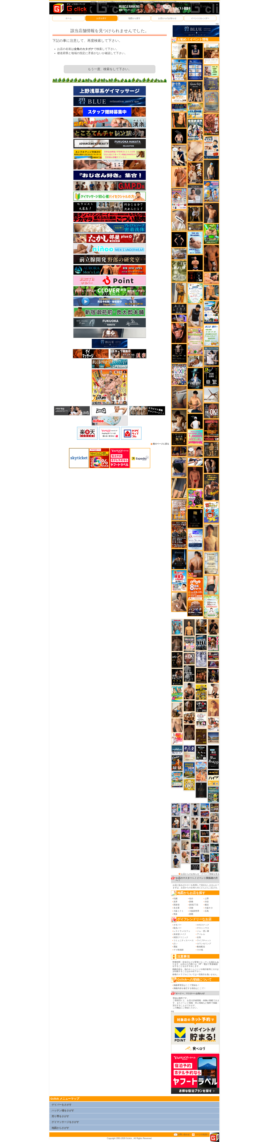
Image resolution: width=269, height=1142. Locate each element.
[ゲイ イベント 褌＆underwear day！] (201, 720)
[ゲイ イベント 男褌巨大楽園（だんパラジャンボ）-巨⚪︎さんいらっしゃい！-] (177, 627)
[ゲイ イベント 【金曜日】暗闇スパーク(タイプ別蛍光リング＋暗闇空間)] (214, 807)
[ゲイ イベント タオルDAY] (195, 867)
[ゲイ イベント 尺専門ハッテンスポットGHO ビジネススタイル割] (205, 857)
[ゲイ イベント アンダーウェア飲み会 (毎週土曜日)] (211, 83)
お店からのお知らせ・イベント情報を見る (200, 874)
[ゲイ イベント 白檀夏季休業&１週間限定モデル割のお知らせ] (211, 147)
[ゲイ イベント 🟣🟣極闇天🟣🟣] (195, 518)
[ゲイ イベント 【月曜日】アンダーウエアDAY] (214, 827)
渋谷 (207, 901)
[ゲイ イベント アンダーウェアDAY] (179, 308)
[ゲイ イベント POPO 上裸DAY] (177, 694)
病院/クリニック (180, 937)
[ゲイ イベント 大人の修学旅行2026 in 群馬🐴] (201, 771)
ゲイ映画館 (178, 950)
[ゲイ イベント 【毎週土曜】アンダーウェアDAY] (179, 451)
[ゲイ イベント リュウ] (189, 627)
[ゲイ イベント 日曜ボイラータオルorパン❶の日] (189, 718)
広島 (207, 911)
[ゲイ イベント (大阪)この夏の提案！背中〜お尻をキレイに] (211, 356)
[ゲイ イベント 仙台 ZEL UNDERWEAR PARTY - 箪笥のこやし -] (176, 835)
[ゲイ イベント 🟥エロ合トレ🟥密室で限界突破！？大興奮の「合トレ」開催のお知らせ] (177, 677)
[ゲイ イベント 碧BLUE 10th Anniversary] (179, 559)
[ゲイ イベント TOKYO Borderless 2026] (179, 198)
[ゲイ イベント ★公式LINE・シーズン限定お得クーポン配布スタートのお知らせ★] (195, 437)
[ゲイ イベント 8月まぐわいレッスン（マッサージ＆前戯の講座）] (195, 361)
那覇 (191, 914)
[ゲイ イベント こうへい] (213, 691)
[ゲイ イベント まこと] (185, 845)
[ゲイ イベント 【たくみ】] (179, 602)
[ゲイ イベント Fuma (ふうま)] (195, 50)
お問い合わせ (183, 1134)
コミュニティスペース (183, 940)
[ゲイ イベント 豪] (195, 214)
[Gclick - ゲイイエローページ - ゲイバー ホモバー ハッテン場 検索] (69, 8)
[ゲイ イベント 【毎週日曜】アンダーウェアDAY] (213, 664)
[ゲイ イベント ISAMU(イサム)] (179, 136)
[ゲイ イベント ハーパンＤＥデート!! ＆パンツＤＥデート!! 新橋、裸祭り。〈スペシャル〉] (179, 509)
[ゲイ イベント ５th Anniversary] (195, 539)
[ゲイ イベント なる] (214, 817)
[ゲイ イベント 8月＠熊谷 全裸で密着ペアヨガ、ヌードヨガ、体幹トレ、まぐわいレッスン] (213, 737)
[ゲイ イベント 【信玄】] (201, 626)
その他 (200, 950)
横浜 (207, 905)
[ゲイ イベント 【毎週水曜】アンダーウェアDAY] (205, 813)
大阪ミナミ (178, 911)
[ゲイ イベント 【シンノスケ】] (179, 292)
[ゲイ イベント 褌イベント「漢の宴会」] (213, 643)
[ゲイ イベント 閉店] (211, 563)
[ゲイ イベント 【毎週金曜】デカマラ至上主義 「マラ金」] (195, 853)
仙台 (191, 898)
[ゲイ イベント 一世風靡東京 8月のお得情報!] (179, 467)
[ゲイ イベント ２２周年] (211, 512)
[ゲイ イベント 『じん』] (211, 169)
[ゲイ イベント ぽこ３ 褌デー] (211, 335)
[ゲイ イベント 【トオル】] (179, 397)
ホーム (69, 18)
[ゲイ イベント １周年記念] (179, 488)
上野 (207, 898)
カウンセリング (204, 943)
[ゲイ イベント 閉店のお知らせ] (189, 753)
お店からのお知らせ (167, 18)
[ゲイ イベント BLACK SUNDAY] (189, 673)
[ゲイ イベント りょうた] (213, 627)
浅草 (175, 901)
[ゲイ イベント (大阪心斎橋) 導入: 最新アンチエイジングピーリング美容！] (195, 195)
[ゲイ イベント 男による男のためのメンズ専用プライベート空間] (195, 69)
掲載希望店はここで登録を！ (186, 985)
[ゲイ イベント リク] (195, 564)
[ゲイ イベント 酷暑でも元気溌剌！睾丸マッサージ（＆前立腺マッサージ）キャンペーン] (211, 53)
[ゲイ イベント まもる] (179, 421)
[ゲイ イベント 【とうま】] (179, 220)
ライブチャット (204, 940)
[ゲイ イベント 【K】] (177, 725)
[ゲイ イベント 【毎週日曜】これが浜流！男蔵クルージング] (213, 656)
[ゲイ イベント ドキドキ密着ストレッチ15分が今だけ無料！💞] (179, 353)
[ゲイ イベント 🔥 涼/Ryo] (205, 840)
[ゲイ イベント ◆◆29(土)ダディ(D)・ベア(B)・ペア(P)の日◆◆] (211, 465)
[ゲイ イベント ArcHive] (211, 234)
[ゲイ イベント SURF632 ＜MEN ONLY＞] (211, 191)
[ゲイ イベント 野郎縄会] (211, 124)
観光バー (177, 928)
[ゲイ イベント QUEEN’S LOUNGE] (185, 834)
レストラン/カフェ (181, 931)
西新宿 (176, 905)
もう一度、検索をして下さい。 (109, 69)
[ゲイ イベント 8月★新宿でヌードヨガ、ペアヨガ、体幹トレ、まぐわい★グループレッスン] (211, 394)
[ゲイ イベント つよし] (189, 732)
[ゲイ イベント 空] (211, 585)
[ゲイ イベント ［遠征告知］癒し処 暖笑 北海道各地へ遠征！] (195, 401)
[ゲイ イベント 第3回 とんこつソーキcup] (177, 779)
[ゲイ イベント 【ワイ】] (179, 333)
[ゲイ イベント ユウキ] (213, 708)
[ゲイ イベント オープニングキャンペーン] (179, 439)
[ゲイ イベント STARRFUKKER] (195, 378)
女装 (199, 937)
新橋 (191, 901)
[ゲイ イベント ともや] (205, 867)
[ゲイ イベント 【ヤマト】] (211, 292)
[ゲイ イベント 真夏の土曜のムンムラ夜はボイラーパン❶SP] (211, 487)
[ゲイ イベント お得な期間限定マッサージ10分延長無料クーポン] (179, 155)
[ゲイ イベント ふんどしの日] (201, 736)
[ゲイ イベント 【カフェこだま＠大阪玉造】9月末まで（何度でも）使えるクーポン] (179, 92)
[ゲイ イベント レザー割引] (201, 706)
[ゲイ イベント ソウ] (214, 867)
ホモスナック (203, 925)
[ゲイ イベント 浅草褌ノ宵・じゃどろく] (176, 809)
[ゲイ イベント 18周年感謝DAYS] (177, 750)
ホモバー (177, 925)
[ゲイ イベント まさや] (177, 710)
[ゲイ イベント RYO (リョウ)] (195, 262)
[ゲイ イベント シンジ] (211, 213)
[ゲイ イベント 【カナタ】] (195, 151)
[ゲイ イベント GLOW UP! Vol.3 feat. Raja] (195, 498)
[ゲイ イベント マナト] (211, 537)
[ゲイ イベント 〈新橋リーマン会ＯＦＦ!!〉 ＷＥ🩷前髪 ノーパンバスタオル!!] (189, 644)
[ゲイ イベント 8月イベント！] (179, 107)
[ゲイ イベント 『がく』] (176, 822)
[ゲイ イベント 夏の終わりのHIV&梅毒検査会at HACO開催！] (179, 580)
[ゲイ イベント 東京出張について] (205, 806)
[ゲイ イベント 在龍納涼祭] (195, 129)
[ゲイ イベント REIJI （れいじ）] (195, 421)
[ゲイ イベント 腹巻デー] (201, 659)
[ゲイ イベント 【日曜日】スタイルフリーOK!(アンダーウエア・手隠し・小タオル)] (189, 658)
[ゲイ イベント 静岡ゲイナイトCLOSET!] (179, 374)
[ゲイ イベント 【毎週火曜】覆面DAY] (195, 846)
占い (175, 943)
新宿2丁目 (193, 905)
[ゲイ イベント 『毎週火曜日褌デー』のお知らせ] (185, 857)
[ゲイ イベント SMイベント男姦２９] (195, 276)
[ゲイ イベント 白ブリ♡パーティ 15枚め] (213, 724)
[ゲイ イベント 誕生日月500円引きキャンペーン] (211, 102)
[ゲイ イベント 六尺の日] (205, 833)
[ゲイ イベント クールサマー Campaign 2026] (211, 312)
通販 (175, 946)
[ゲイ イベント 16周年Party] (179, 70)
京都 (191, 908)
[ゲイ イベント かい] (195, 477)
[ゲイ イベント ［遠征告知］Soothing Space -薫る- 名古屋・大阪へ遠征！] (195, 810)
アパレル (201, 934)
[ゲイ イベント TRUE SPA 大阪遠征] (211, 71)
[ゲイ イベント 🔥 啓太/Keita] (195, 836)
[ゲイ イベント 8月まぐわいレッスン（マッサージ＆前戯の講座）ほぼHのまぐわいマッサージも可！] (179, 253)
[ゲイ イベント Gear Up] (195, 91)
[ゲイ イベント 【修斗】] (176, 848)
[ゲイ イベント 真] (189, 706)
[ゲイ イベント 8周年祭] (189, 784)
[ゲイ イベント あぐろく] (177, 738)
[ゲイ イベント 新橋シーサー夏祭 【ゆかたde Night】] (195, 173)
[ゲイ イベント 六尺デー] (177, 660)
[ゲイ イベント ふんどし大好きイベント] (211, 449)
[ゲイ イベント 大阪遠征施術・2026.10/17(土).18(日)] (214, 838)
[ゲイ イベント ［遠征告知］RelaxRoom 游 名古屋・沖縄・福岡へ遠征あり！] (176, 861)
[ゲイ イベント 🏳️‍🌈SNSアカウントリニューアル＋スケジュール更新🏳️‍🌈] (179, 50)
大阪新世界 (194, 911)
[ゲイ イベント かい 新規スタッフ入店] (211, 258)
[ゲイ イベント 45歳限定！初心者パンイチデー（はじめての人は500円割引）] (195, 608)
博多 (175, 914)
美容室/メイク (179, 934)
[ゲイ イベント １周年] (201, 753)
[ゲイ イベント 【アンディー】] (211, 278)
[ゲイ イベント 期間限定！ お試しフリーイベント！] (195, 226)
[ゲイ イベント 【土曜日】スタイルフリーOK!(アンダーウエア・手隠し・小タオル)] (211, 411)
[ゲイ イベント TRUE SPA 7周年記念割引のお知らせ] (195, 242)
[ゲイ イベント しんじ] (177, 643)
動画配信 (201, 946)
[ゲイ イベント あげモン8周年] (195, 589)
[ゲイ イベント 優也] (179, 120)
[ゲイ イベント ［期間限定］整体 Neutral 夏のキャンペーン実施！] (195, 315)
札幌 (175, 898)
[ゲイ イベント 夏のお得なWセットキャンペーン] (195, 110)
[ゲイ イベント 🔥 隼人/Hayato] (205, 820)
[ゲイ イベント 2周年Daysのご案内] (211, 376)
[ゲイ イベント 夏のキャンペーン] (211, 607)
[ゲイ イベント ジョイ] (214, 848)
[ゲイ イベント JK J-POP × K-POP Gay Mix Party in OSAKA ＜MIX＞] (185, 809)
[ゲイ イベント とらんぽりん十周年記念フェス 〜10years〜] (201, 692)
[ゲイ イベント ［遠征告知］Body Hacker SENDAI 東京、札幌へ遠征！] (189, 691)
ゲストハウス (203, 928)
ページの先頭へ (202, 1134)
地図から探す (134, 18)
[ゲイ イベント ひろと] (195, 823)
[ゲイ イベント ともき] (185, 821)
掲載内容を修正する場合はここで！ (189, 988)
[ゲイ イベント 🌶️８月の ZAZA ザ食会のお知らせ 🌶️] (179, 534)
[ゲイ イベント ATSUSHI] (195, 461)
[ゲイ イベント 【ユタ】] (179, 177)
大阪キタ (209, 908)
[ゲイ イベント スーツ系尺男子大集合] (195, 860)
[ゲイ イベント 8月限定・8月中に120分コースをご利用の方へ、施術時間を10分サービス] (195, 293)
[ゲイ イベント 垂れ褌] (179, 271)
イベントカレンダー (200, 18)
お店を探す (101, 18)
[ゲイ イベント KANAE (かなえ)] (179, 239)
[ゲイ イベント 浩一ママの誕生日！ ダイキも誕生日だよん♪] (195, 341)
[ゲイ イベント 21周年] (177, 763)
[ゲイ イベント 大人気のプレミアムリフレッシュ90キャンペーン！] (179, 318)
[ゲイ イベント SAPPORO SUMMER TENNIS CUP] (201, 642)
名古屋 (176, 908)
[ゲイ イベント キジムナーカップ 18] (213, 794)
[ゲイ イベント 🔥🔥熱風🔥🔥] (213, 675)
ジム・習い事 (203, 931)
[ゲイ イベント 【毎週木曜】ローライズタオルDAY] (205, 827)
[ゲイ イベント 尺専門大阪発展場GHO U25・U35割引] (214, 857)
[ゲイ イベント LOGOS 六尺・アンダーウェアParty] (201, 675)
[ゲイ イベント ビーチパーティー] (189, 770)
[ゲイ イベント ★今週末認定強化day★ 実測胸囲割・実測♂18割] (211, 430)
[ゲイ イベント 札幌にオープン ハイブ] (213, 778)
